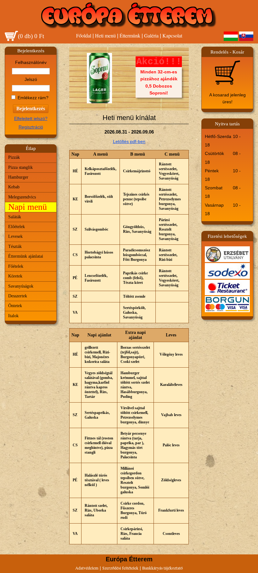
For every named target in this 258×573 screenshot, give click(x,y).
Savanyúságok (20, 286)
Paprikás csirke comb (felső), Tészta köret (135, 278)
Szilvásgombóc (96, 229)
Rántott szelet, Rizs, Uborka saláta (96, 510)
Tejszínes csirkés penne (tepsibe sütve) (136, 199)
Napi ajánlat (99, 335)
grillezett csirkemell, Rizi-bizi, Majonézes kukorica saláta (97, 354)
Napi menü (27, 207)
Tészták (15, 246)
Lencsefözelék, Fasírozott (96, 278)
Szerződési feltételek (120, 568)
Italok (13, 315)
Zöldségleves (171, 480)
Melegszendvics (22, 197)
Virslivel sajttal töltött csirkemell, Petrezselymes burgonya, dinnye (135, 415)
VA (75, 312)
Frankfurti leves (171, 510)
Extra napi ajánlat (135, 335)
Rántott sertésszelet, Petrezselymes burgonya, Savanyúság (170, 199)
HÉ (75, 171)
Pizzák (14, 157)
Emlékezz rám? (33, 97)
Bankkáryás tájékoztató (162, 568)
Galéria (151, 35)
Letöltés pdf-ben (129, 141)
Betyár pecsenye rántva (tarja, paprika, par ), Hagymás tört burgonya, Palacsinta (133, 445)
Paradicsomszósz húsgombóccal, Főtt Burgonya (136, 255)
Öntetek (15, 305)
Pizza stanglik (20, 167)
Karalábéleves (171, 384)
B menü (137, 154)
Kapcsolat (172, 35)
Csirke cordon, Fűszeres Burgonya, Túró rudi (134, 510)
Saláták (14, 217)
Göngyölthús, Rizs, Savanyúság (137, 229)
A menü (100, 154)
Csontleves (171, 533)
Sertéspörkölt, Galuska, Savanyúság (134, 312)
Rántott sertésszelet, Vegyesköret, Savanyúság (169, 171)
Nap (75, 154)
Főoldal (83, 35)
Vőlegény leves (171, 354)
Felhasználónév (31, 62)
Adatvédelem (86, 568)
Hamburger (18, 177)
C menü (172, 154)
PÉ (75, 278)
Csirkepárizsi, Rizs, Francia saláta (132, 534)
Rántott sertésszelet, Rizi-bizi (168, 255)
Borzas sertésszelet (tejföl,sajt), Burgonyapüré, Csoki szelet (135, 354)
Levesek (15, 236)
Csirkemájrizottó (136, 171)
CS (75, 255)
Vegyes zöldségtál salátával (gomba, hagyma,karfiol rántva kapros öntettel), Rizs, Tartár (99, 385)
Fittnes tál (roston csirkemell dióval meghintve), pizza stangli (99, 445)
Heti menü (105, 35)
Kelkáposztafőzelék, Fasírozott (100, 171)
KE (75, 199)
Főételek (15, 266)
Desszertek (17, 296)
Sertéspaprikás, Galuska (97, 415)
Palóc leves (171, 445)
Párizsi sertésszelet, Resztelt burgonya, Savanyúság (168, 229)
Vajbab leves (171, 415)
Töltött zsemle (134, 296)
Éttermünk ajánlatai (25, 256)
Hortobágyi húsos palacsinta (99, 254)
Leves (171, 335)
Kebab (14, 187)
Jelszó (31, 79)
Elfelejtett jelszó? (31, 118)
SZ (75, 229)
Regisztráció (31, 127)
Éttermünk (130, 35)
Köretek (15, 276)
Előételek (16, 226)
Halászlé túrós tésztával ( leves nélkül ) (97, 480)
